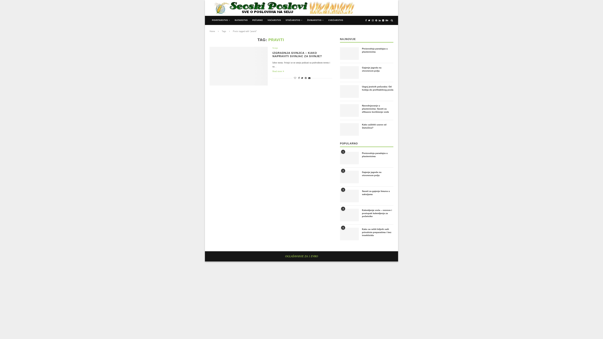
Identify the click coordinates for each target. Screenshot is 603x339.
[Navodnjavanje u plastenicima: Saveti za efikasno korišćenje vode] (349, 110)
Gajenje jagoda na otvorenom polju (371, 69)
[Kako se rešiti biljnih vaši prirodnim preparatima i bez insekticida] (349, 234)
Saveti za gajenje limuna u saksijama (376, 193)
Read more (277, 71)
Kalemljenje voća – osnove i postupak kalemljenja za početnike (377, 213)
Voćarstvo (274, 20)
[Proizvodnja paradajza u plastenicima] (349, 53)
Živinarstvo (314, 20)
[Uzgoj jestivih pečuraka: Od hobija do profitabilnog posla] (349, 91)
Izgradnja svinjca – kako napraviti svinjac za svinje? (297, 54)
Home (212, 31)
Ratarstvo (241, 20)
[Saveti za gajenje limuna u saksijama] (349, 196)
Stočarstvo (293, 20)
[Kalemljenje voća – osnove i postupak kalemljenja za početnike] (349, 215)
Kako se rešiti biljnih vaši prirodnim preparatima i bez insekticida (376, 232)
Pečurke (257, 20)
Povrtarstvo (220, 20)
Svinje (275, 48)
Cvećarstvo (335, 20)
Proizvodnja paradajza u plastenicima (375, 50)
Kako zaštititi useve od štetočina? (374, 126)
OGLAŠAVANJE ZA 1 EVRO (301, 256)
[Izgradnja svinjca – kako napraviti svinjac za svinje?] (239, 66)
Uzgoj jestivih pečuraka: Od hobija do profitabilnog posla (377, 88)
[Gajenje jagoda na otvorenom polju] (349, 72)
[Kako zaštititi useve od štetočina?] (349, 129)
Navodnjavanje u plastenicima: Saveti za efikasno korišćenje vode (375, 108)
